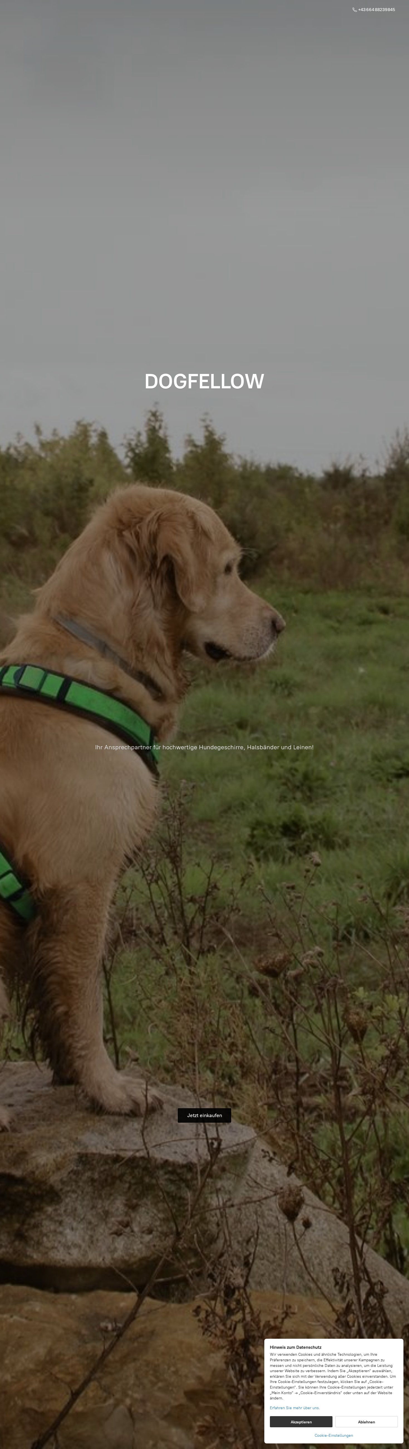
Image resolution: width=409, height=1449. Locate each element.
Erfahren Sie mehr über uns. (295, 1408)
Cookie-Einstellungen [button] (334, 1435)
